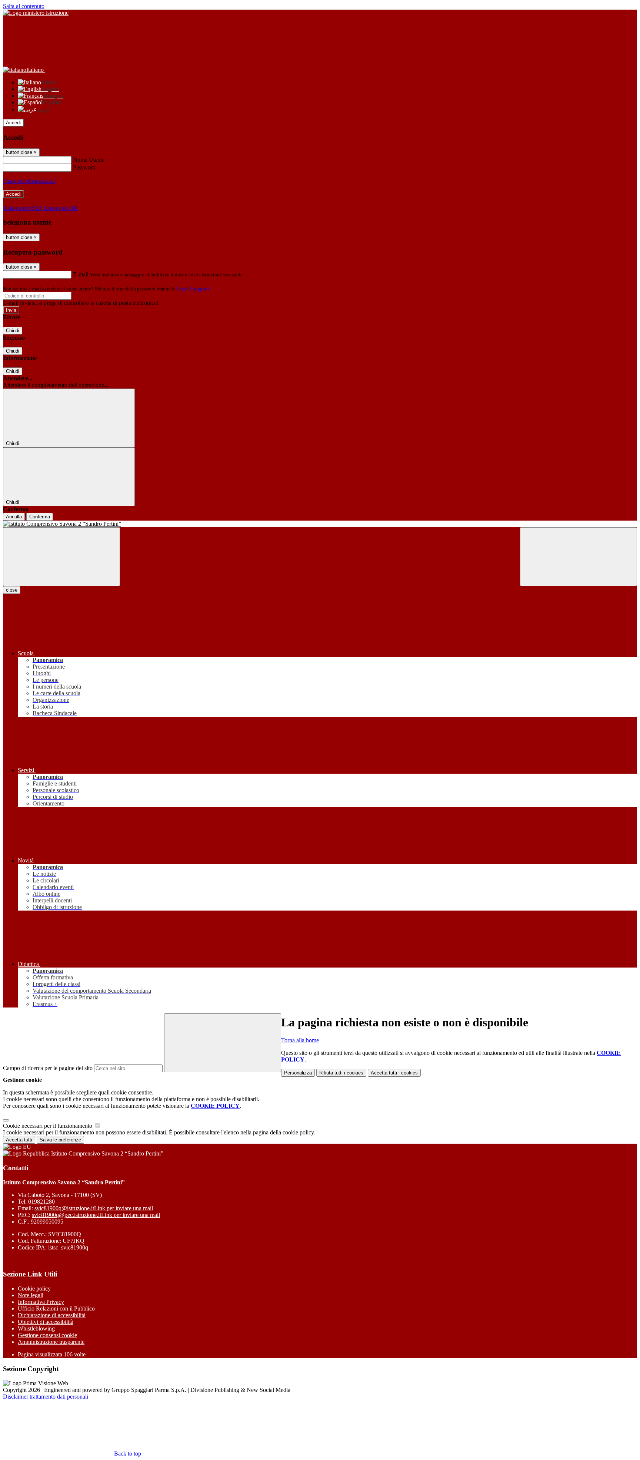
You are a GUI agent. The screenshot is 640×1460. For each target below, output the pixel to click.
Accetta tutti (394, 1073)
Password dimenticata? (29, 181)
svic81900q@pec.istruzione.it (96, 1215)
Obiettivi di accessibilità (45, 1322)
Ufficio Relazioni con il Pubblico (56, 1308)
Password (84, 167)
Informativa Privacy (41, 1302)
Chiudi (12, 330)
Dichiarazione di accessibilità (52, 1315)
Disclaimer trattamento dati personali (45, 1396)
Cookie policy (34, 1288)
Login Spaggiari (193, 289)
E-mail (81, 274)
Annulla (14, 516)
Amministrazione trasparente (51, 1342)
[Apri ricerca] (578, 556)
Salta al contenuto (23, 6)
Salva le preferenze (60, 1140)
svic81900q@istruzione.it (93, 1208)
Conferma (39, 516)
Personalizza (298, 1073)
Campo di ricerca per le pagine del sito (48, 1068)
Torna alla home (300, 1040)
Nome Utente (88, 160)
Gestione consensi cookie (47, 1335)
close (11, 590)
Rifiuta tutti (341, 1073)
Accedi (13, 122)
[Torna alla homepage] (320, 524)
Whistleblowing (36, 1328)
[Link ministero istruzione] (36, 13)
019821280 (41, 1201)
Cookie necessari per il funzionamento (48, 1126)
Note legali (30, 1295)
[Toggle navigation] (61, 556)
